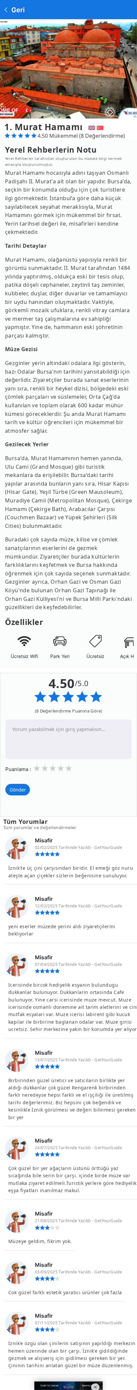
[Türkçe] (101, 127)
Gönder (18, 789)
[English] (91, 127)
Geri (17, 10)
